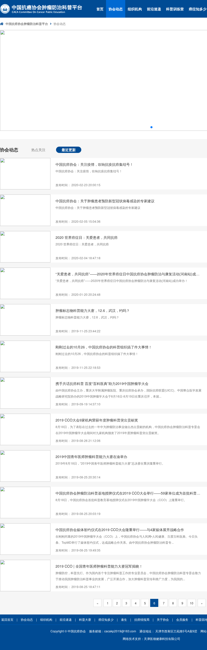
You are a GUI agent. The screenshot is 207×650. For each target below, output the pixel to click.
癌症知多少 (106, 619)
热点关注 (38, 149)
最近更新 (69, 149)
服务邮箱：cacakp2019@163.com (112, 631)
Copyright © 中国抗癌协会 (68, 631)
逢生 (124, 619)
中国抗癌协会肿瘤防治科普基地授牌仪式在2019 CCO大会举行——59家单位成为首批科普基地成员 (129, 493)
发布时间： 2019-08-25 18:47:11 (78, 586)
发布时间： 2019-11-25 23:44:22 (78, 331)
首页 (100, 8)
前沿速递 (154, 8)
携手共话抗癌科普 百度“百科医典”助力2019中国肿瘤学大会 (102, 383)
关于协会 (163, 619)
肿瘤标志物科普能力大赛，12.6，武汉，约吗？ (93, 310)
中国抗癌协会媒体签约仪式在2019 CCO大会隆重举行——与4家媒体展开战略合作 (120, 529)
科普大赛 (85, 619)
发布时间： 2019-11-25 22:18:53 (78, 367)
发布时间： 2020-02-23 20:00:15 (78, 185)
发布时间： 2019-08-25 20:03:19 (78, 513)
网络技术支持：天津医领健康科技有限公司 (151, 638)
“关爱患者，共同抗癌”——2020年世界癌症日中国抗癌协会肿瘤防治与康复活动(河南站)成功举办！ (129, 273)
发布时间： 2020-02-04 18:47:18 (78, 258)
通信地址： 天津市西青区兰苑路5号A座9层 (168, 631)
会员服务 (182, 619)
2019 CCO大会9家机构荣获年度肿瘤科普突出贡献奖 (97, 419)
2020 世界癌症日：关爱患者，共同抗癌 (87, 237)
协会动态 (116, 8)
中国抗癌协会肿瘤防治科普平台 (27, 23)
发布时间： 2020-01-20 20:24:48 (78, 294)
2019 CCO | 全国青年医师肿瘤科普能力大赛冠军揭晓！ (99, 566)
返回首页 (7, 619)
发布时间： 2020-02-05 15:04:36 (78, 221)
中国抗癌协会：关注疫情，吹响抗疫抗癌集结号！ (94, 164)
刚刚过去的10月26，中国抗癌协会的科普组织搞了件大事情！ (104, 346)
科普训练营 (175, 8)
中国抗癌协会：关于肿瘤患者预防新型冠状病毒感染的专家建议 (105, 200)
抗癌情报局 (141, 619)
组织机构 (135, 8)
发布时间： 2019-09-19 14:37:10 (78, 404)
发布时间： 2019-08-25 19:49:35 (78, 550)
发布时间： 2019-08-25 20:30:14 (78, 477)
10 (191, 603)
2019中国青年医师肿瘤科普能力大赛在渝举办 (91, 456)
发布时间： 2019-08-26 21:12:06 (78, 440)
